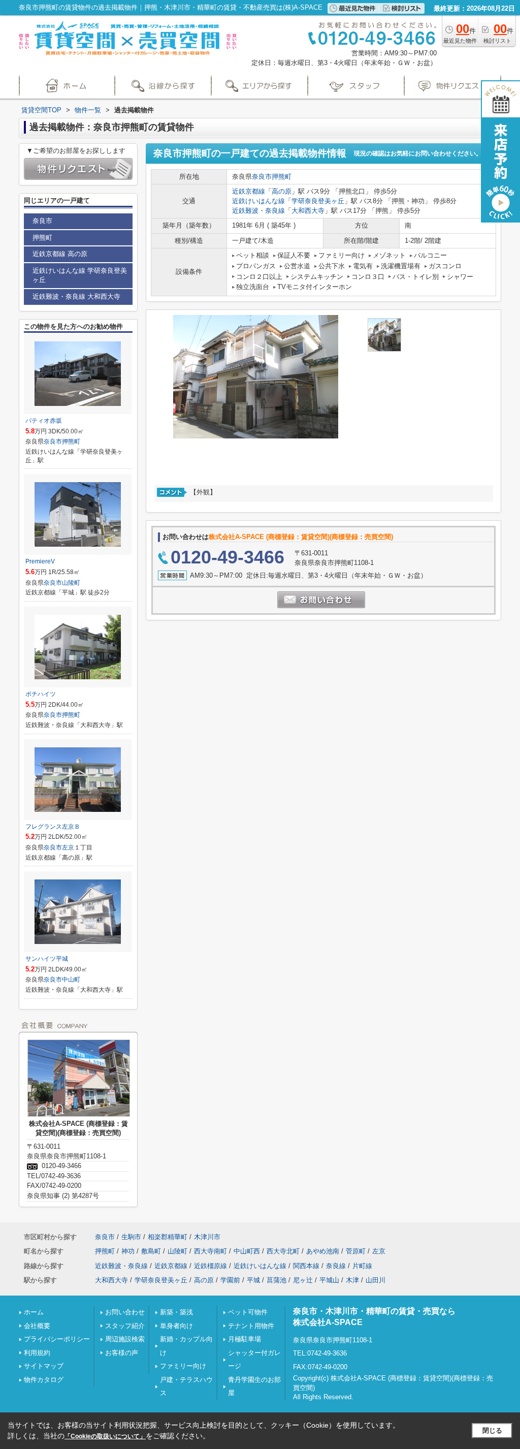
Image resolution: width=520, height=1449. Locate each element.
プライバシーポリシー (57, 1339)
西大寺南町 (210, 1251)
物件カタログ (43, 1379)
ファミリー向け (183, 1366)
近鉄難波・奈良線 (258, 210)
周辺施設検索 (125, 1339)
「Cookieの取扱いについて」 (105, 1436)
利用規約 (37, 1353)
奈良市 (262, 176)
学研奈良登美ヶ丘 (317, 201)
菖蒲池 (276, 1280)
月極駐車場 (244, 1339)
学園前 (230, 1280)
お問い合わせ (125, 1312)
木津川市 (207, 1237)
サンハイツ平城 (46, 958)
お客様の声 (121, 1353)
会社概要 (37, 1326)
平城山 (329, 1280)
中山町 (71, 979)
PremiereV (40, 561)
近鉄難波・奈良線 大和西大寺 (76, 296)
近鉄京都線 (248, 191)
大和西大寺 (307, 210)
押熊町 (281, 176)
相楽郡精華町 (167, 1237)
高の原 (281, 191)
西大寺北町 (283, 1251)
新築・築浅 (176, 1312)
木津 (352, 1280)
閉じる (492, 1430)
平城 (253, 1280)
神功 (128, 1251)
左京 (68, 847)
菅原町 (356, 1251)
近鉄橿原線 (210, 1266)
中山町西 (247, 1251)
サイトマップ (43, 1366)
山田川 (375, 1280)
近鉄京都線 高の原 (59, 254)
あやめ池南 (322, 1251)
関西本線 (306, 1266)
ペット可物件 (248, 1312)
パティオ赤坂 (43, 420)
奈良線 (336, 1266)
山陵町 (71, 582)
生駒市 (131, 1237)
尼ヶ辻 (303, 1280)
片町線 (362, 1266)
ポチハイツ (40, 694)
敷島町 (151, 1251)
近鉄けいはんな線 (258, 201)
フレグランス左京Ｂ (52, 826)
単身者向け (176, 1326)
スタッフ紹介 (125, 1326)
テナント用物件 (251, 1326)
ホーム (34, 1312)
